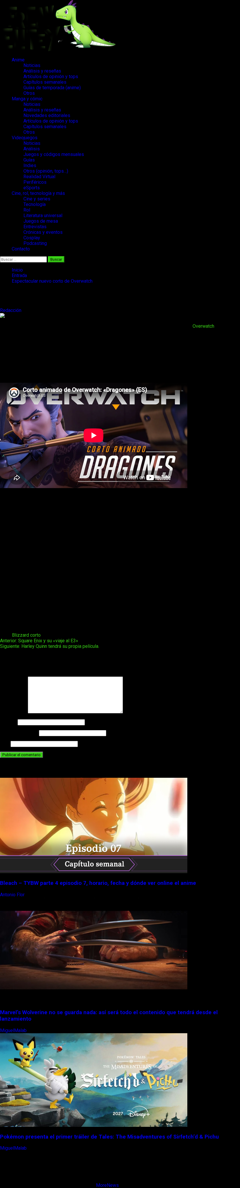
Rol (26, 210)
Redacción (11, 310)
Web (4, 743)
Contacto (21, 249)
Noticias (31, 65)
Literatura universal (42, 215)
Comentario (13, 712)
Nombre (8, 722)
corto (35, 635)
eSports (31, 187)
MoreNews (107, 1185)
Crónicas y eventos (43, 232)
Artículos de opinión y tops (50, 76)
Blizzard (20, 635)
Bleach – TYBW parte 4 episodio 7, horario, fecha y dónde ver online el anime (98, 883)
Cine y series (36, 199)
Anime (18, 60)
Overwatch (203, 326)
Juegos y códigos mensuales (53, 154)
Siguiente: (49, 646)
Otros (29, 93)
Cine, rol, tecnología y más (38, 193)
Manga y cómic (27, 99)
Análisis (31, 149)
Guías (29, 160)
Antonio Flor (13, 894)
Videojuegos (24, 137)
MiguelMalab (14, 1030)
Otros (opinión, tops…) (45, 171)
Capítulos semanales (44, 82)
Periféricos (35, 182)
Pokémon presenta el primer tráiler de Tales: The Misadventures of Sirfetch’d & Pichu (109, 1137)
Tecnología (34, 204)
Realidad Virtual (39, 176)
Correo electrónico (19, 733)
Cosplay (31, 238)
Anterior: (39, 640)
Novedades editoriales (46, 115)
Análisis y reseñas (42, 71)
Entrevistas (35, 226)
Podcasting (35, 243)
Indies (29, 165)
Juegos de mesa (40, 221)
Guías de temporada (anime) (52, 87)
